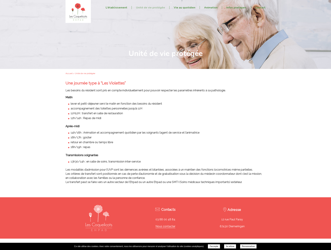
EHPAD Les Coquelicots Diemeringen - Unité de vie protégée (78, 11)
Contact (260, 7)
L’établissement (116, 7)
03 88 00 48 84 (165, 219)
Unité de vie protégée (150, 7)
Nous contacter (165, 226)
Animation (211, 7)
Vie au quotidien (184, 7)
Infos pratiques (236, 7)
